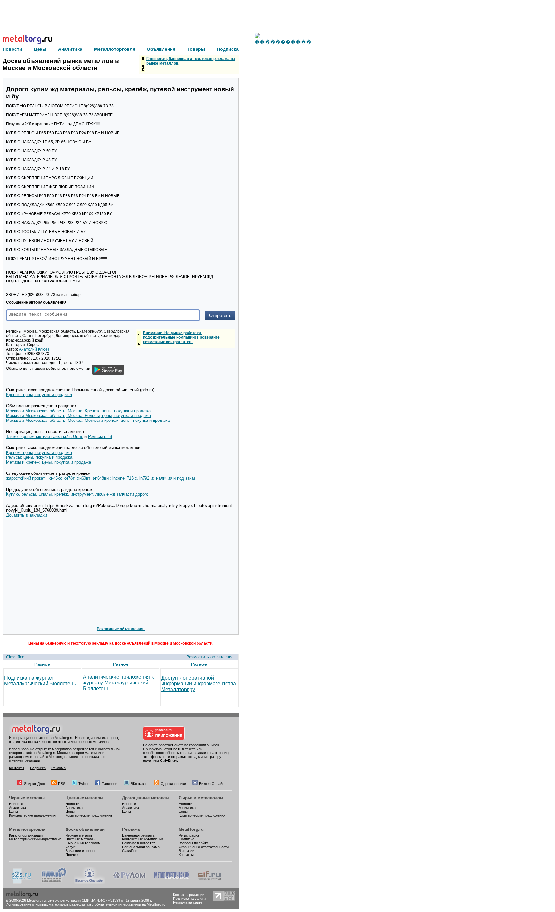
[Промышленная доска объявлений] (54, 882)
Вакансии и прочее (81, 851)
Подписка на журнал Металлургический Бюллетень (40, 680)
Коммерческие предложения (32, 815)
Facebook (110, 784)
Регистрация (189, 835)
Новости (16, 804)
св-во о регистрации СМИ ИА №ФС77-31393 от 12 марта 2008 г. (100, 900)
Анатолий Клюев (34, 349)
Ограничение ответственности (204, 847)
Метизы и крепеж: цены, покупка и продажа (48, 462)
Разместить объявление (209, 657)
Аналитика (17, 808)
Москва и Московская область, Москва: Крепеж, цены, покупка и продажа (78, 410)
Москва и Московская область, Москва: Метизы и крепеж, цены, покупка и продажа (88, 420)
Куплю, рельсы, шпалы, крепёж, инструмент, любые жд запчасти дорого (77, 494)
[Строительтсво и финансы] (209, 882)
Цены (13, 811)
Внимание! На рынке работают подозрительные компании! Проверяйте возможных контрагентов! (181, 337)
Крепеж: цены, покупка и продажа (39, 394)
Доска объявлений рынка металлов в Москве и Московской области (61, 64)
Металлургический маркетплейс (35, 839)
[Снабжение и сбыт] (22, 882)
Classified (15, 657)
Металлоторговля (27, 829)
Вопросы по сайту (193, 843)
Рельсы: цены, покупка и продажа (39, 457)
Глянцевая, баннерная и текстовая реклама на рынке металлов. (190, 60)
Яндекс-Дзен (34, 784)
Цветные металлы (84, 797)
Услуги (71, 847)
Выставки (186, 851)
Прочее (72, 854)
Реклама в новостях (138, 843)
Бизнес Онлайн (211, 784)
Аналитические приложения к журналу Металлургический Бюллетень (118, 682)
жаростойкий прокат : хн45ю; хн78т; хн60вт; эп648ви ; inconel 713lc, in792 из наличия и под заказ (101, 478)
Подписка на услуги (189, 898)
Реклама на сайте (187, 902)
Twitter (83, 784)
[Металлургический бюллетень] (171, 882)
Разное (42, 664)
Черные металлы (27, 797)
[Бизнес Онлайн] (89, 882)
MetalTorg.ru (191, 829)
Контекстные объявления (142, 839)
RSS (61, 784)
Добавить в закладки (26, 515)
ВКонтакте (139, 784)
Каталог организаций (26, 835)
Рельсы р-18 (100, 436)
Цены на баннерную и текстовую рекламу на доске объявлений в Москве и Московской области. (120, 643)
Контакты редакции (188, 895)
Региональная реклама (141, 847)
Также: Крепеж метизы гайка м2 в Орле (44, 436)
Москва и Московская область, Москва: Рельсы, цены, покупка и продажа (78, 415)
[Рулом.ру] (129, 882)
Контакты (16, 768)
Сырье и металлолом (201, 797)
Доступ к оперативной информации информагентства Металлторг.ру (198, 683)
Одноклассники (173, 784)
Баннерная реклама (138, 835)
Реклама (58, 768)
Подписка (38, 768)
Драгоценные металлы (145, 797)
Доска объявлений (85, 829)
